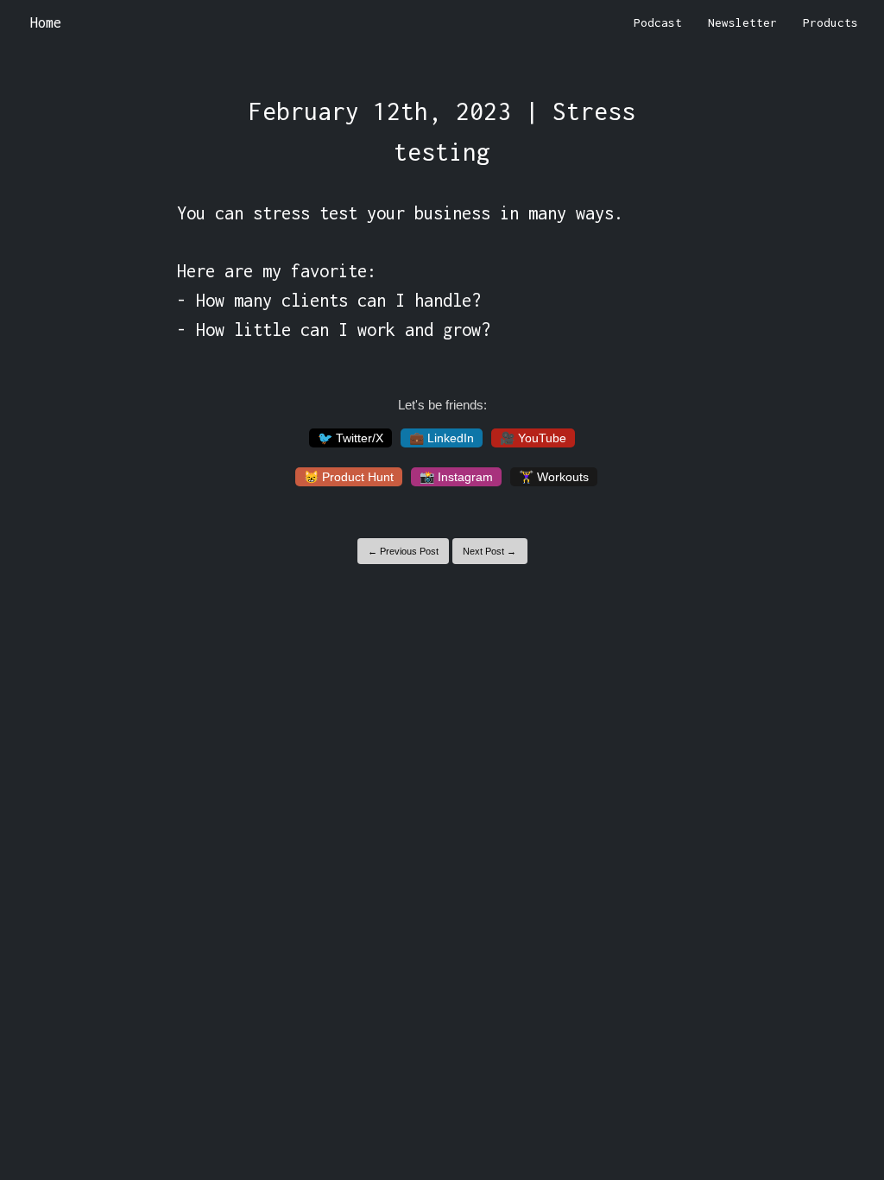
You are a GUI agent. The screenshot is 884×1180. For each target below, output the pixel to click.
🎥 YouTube (533, 438)
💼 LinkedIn (441, 438)
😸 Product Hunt (349, 477)
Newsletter (742, 22)
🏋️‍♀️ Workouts (554, 477)
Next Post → (489, 551)
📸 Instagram (456, 477)
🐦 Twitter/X (350, 438)
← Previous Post (403, 551)
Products (830, 22)
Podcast (658, 22)
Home (45, 22)
